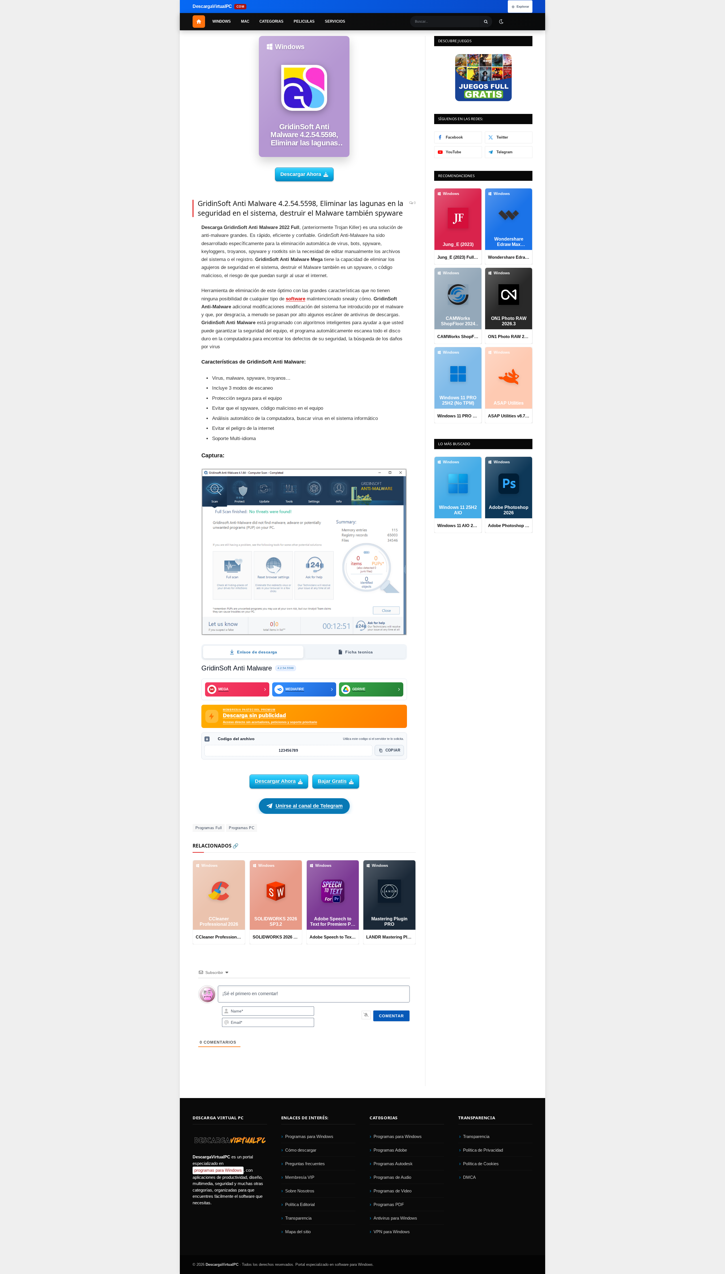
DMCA (469, 1177)
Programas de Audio (392, 1177)
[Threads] (172, 320)
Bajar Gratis (332, 781)
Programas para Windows (309, 1136)
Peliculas (304, 21)
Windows (221, 21)
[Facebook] (172, 230)
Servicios (335, 21)
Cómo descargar (300, 1150)
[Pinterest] (172, 256)
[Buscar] (486, 21)
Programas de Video (392, 1190)
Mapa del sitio (298, 1231)
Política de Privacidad (483, 1150)
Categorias (271, 21)
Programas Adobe (390, 1150)
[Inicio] (199, 21)
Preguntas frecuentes (305, 1163)
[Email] (172, 269)
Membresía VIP (299, 1177)
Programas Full (208, 828)
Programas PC (241, 828)
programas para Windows (218, 1170)
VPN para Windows (392, 1231)
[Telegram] (172, 281)
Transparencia (298, 1218)
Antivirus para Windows (395, 1218)
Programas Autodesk (393, 1163)
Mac (245, 21)
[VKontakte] (172, 307)
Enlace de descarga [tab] (257, 652)
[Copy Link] (172, 332)
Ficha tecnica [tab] (359, 652)
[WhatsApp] (172, 294)
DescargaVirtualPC (222, 1264)
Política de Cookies (481, 1163)
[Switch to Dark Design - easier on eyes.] (501, 21)
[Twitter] (172, 243)
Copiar (392, 750)
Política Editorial (300, 1204)
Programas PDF (389, 1204)
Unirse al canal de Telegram (309, 806)
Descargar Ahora (300, 174)
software (295, 298)
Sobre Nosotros (299, 1190)
